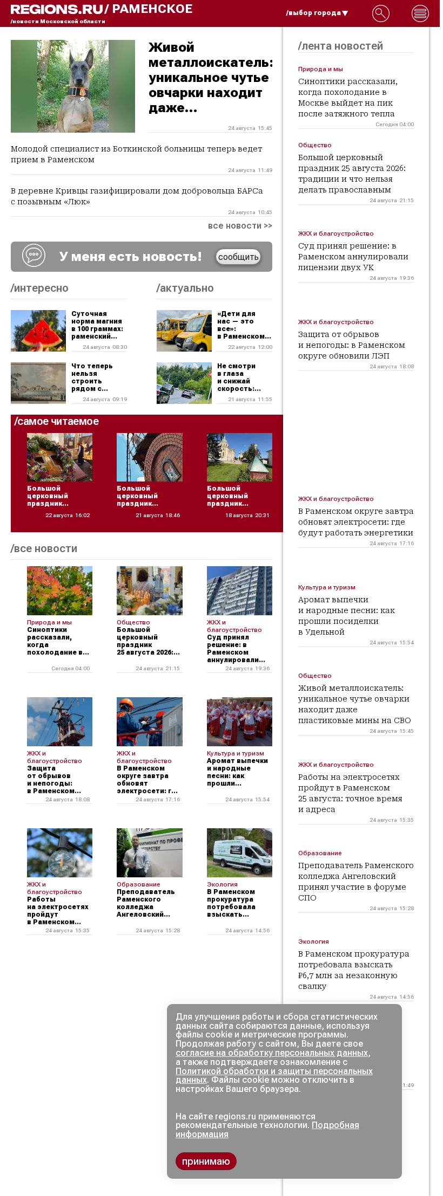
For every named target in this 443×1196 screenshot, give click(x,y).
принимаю (206, 1161)
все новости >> (240, 226)
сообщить (238, 257)
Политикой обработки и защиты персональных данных (274, 1075)
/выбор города (313, 13)
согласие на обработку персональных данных (272, 1053)
